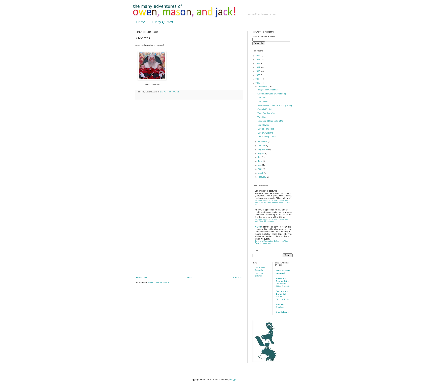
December (263, 86)
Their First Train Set (266, 113)
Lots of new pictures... (267, 137)
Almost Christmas (152, 84)
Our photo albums (259, 274)
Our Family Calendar (260, 268)
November (263, 141)
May (260, 165)
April (260, 169)
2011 (258, 67)
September (263, 149)
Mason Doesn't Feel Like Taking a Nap (274, 105)
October (261, 145)
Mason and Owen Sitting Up (270, 121)
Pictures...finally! (282, 299)
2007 (258, 83)
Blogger (233, 379)
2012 (258, 63)
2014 (258, 55)
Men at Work (263, 125)
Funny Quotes (162, 22)
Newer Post (141, 278)
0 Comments (174, 92)
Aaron (258, 227)
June (260, 161)
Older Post (237, 278)
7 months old (263, 101)
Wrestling (261, 117)
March (261, 173)
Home (140, 22)
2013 (258, 59)
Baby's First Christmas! (267, 90)
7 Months (261, 97)
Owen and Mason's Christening (271, 94)
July (260, 157)
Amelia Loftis (282, 312)
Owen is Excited (264, 109)
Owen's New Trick (265, 129)
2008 (258, 79)
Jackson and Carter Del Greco (282, 294)
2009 (258, 75)
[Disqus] (188, 145)
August (261, 153)
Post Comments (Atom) (158, 282)
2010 (258, 71)
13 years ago (269, 221)
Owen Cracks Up (265, 133)
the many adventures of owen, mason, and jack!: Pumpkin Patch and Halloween (271, 201)
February (262, 177)
